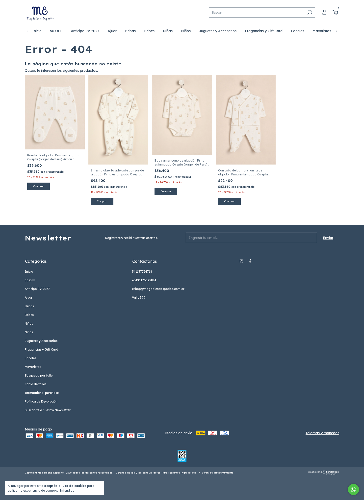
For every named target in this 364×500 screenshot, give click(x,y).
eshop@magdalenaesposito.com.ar (158, 289)
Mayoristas (321, 31)
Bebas (130, 31)
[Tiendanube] (323, 474)
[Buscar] (309, 12)
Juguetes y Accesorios (217, 31)
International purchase (42, 393)
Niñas (168, 31)
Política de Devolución (41, 401)
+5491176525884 (144, 280)
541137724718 (142, 271)
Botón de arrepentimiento (217, 472)
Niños (186, 31)
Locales (297, 31)
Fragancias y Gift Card (264, 31)
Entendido (67, 490)
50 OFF (56, 31)
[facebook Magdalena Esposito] (250, 261)
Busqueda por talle (38, 375)
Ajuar (112, 31)
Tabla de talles (35, 384)
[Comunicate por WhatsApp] (353, 489)
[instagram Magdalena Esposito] (241, 261)
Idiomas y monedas (322, 433)
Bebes (149, 31)
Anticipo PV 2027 (85, 31)
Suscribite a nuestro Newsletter (48, 410)
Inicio (37, 31)
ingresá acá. (189, 472)
